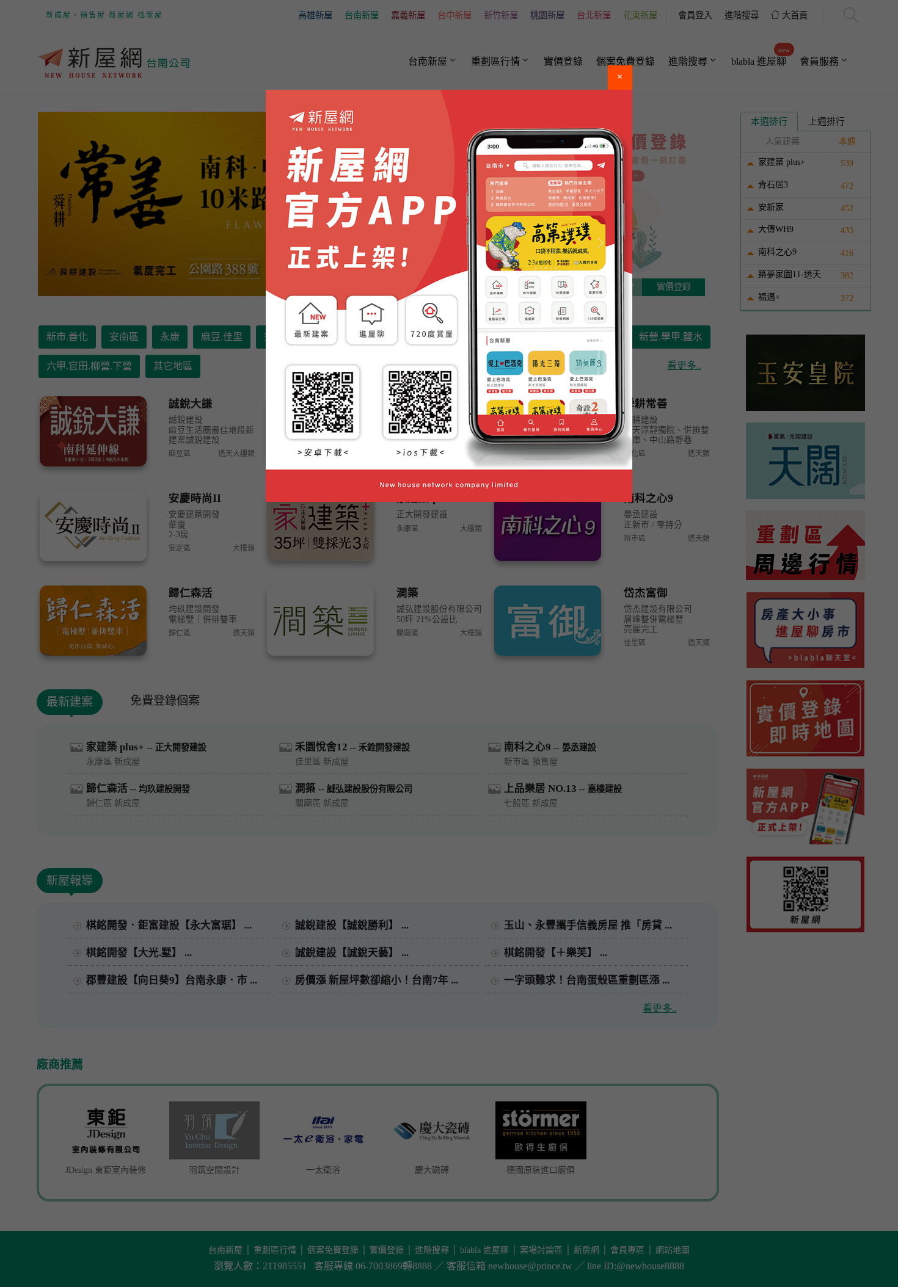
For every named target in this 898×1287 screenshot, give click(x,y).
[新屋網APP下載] (449, 296)
